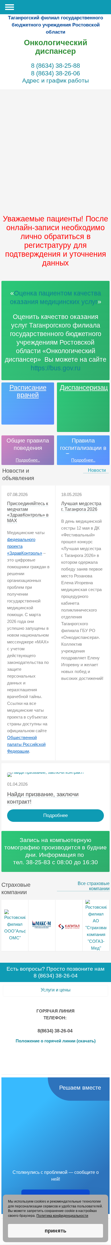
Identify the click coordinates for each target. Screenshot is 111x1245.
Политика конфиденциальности (62, 1216)
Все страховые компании (94, 886)
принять (55, 1231)
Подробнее (55, 815)
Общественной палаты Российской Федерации (26, 744)
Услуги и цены (56, 989)
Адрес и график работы (55, 80)
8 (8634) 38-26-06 (55, 73)
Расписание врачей (27, 391)
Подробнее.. (28, 460)
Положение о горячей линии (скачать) (56, 1040)
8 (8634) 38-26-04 (56, 976)
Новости (97, 470)
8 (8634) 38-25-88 (55, 65)
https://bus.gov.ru (56, 368)
